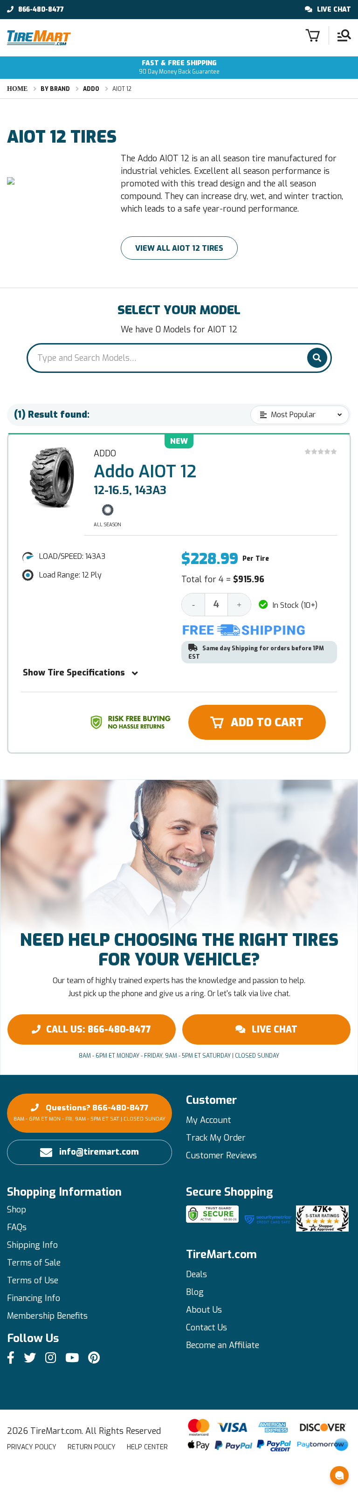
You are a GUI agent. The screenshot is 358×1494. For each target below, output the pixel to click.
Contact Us (206, 1327)
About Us (204, 1309)
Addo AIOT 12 (145, 472)
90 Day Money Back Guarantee (179, 67)
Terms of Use (32, 1280)
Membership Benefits (47, 1316)
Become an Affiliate (222, 1345)
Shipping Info (32, 1245)
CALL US (98, 1029)
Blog (195, 1292)
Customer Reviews (221, 1155)
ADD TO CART (267, 722)
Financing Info (33, 1298)
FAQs (17, 1227)
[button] (339, 1475)
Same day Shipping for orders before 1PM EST (256, 653)
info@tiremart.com (99, 1151)
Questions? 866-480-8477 (89, 1112)
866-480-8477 (41, 10)
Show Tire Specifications (74, 672)
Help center (147, 1447)
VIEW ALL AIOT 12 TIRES (179, 248)
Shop (16, 1209)
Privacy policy (31, 1447)
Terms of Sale (34, 1262)
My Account (208, 1120)
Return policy (92, 1447)
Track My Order (216, 1137)
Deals (196, 1274)
